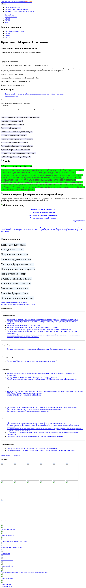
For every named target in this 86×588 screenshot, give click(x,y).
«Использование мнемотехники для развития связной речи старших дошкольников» (37, 423)
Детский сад (9, 15)
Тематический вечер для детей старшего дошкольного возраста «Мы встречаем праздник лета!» (41, 450)
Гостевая (8, 33)
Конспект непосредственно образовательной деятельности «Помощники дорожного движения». (41, 349)
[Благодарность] (72, 480)
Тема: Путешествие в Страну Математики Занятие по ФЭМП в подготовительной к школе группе (42, 379)
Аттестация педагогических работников (19, 11)
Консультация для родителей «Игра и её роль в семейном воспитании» (32, 327)
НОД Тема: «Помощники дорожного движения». (24, 393)
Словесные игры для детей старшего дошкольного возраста (28, 411)
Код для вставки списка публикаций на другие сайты (18, 304)
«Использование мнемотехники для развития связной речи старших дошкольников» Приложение (42, 407)
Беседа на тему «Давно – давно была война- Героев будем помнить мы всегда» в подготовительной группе (45, 391)
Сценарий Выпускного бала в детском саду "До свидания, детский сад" (32, 448)
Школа (7, 19)
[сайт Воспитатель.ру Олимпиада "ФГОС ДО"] (33, 480)
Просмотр (15, 31)
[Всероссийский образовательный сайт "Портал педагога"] (7, 480)
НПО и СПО (9, 20)
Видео (7, 37)
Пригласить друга (11, 96)
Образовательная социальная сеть (16, 2)
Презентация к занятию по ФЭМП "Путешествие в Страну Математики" (33, 377)
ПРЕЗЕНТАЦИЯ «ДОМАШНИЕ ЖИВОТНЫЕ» (24, 395)
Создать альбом (6, 586)
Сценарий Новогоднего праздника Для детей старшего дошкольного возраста (35, 436)
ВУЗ (6, 22)
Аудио (7, 35)
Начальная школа (11, 17)
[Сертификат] (33, 498)
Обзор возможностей (12, 7)
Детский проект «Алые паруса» (16, 9)
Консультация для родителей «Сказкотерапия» (23, 325)
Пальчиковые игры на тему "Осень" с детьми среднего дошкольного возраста (34, 409)
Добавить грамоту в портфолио (11, 455)
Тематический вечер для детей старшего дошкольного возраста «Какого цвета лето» (35, 94)
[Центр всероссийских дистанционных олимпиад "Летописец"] (59, 480)
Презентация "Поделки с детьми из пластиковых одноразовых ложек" (32, 361)
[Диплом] (46, 480)
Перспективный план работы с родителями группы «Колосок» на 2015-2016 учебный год (39, 329)
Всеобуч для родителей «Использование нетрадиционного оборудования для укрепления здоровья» (42, 320)
